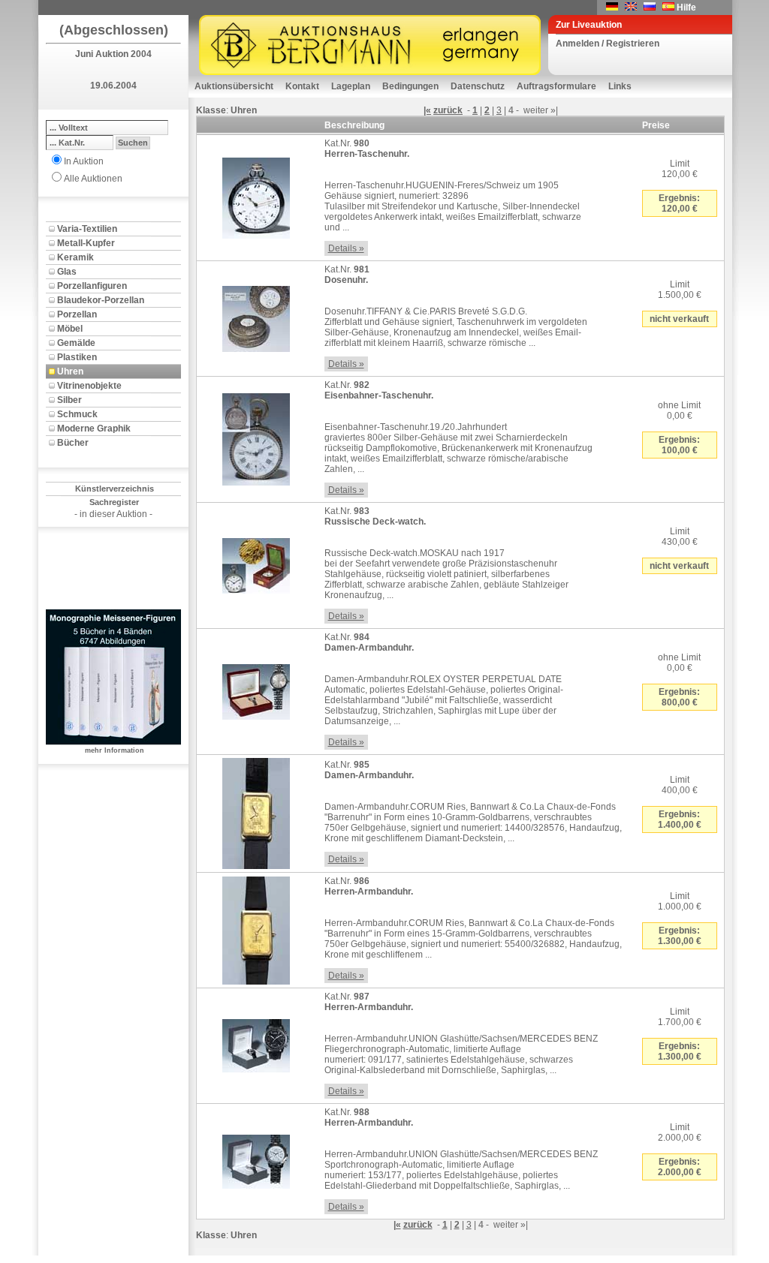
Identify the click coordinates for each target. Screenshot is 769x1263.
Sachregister (114, 502)
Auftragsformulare (556, 86)
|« (427, 110)
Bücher (73, 443)
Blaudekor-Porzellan (100, 300)
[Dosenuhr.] (256, 316)
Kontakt (302, 86)
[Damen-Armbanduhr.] (256, 689)
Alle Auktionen (93, 178)
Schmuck (77, 414)
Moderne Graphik (94, 428)
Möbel (70, 328)
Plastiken (77, 357)
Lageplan (350, 86)
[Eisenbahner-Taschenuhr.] (256, 437)
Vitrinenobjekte (89, 385)
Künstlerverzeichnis (114, 488)
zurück (448, 110)
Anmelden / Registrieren (607, 43)
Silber (69, 400)
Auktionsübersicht (234, 86)
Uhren (70, 371)
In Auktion (84, 161)
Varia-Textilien (87, 229)
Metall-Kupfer (86, 243)
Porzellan (77, 314)
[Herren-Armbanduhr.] (256, 927)
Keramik (75, 257)
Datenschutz (478, 86)
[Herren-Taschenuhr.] (256, 195)
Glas (67, 271)
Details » (346, 248)
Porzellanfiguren (92, 286)
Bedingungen (410, 86)
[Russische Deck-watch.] (256, 563)
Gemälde (76, 343)
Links (620, 86)
